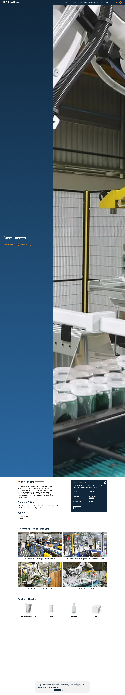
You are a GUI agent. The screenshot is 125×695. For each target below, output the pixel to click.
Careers (85, 2)
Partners (96, 2)
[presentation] (18, 680)
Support (91, 2)
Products (66, 2)
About (80, 2)
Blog (107, 2)
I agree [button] (57, 689)
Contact (102, 2)
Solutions (75, 2)
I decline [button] (67, 689)
